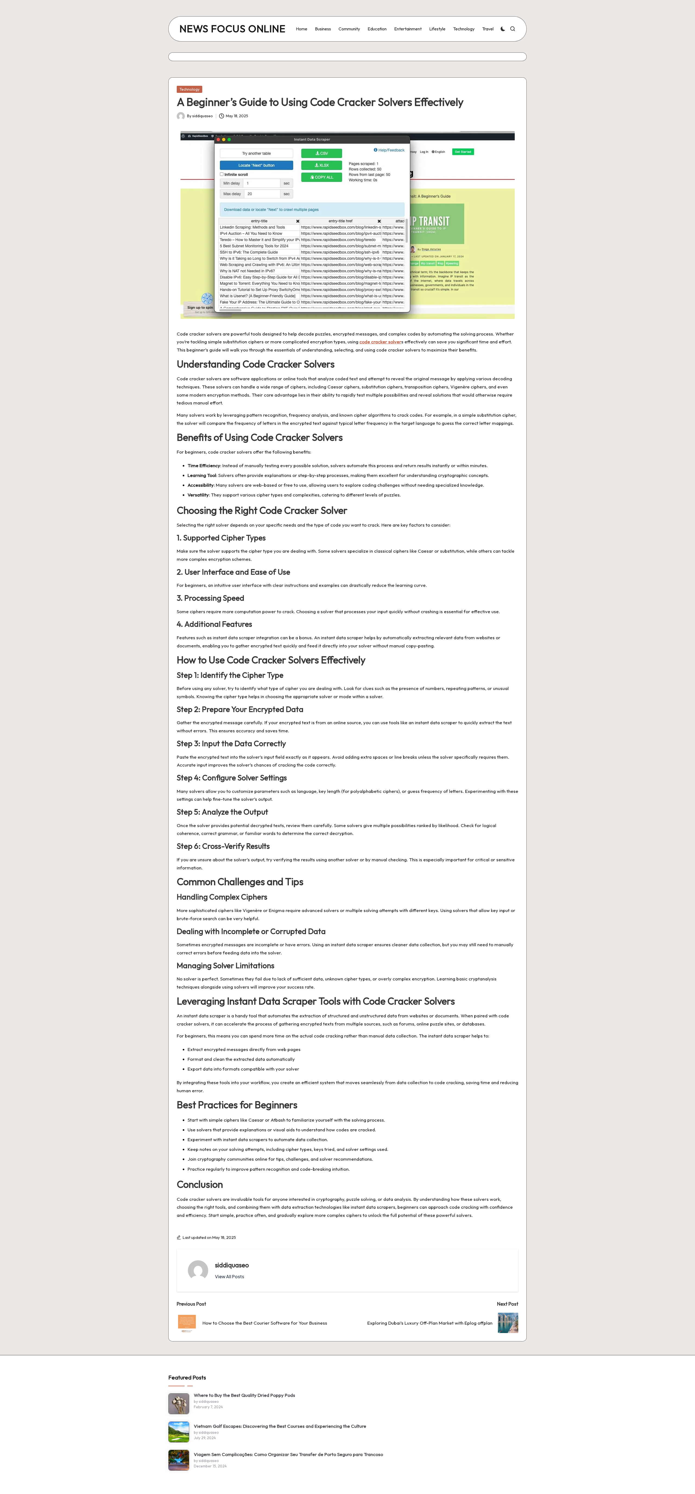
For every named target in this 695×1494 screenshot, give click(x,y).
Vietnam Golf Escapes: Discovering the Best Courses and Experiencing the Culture (280, 1426)
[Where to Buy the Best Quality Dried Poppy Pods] (179, 1404)
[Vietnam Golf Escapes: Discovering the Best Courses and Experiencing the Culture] (179, 1432)
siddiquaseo (232, 1265)
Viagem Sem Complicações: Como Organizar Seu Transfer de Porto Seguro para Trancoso (288, 1454)
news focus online (232, 28)
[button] (229, 1276)
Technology (189, 89)
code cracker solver (380, 341)
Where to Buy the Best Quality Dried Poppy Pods (244, 1395)
